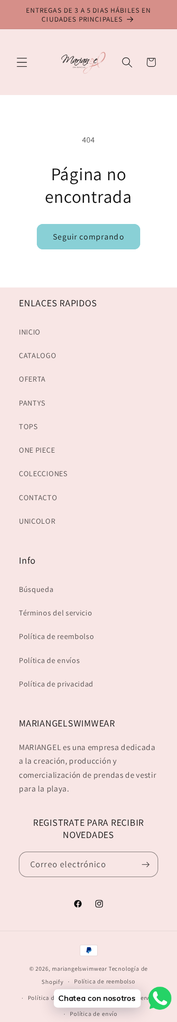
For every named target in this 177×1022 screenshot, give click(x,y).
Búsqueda (36, 589)
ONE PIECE (37, 450)
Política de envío (94, 1014)
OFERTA (32, 379)
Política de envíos (49, 660)
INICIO (30, 332)
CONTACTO (38, 498)
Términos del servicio (56, 613)
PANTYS (32, 403)
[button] (22, 62)
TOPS (28, 426)
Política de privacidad (56, 684)
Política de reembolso (56, 636)
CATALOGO (38, 355)
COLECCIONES (43, 474)
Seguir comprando (88, 236)
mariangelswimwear (79, 969)
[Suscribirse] (146, 864)
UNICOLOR (37, 521)
